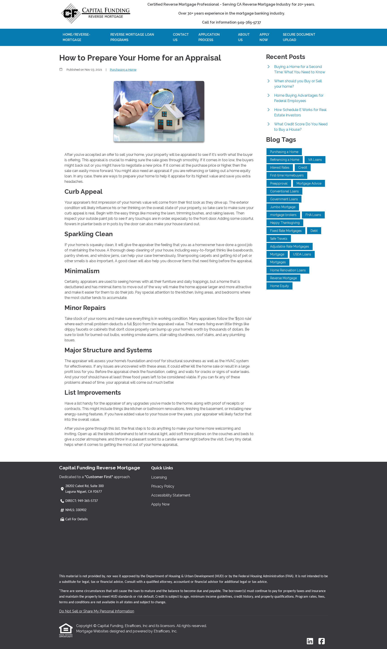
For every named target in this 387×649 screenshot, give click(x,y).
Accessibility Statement (170, 495)
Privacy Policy (162, 486)
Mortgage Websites (93, 631)
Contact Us (181, 37)
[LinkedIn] (309, 641)
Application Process (209, 37)
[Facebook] (321, 641)
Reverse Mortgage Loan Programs (132, 37)
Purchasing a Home (123, 69)
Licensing (159, 477)
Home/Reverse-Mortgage (76, 37)
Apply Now (264, 37)
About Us (244, 37)
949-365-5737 (88, 501)
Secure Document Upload (299, 37)
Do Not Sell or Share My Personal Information (96, 611)
